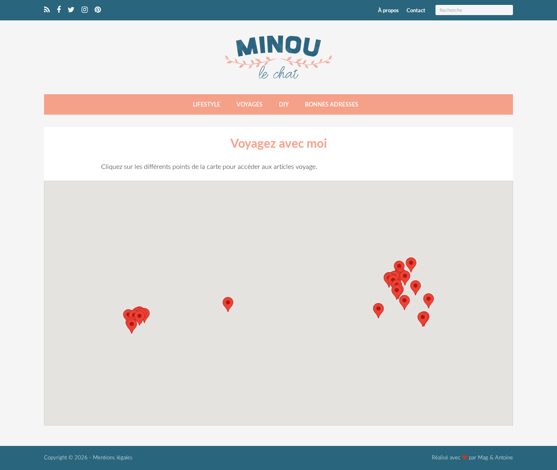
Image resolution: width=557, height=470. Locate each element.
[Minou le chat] (278, 81)
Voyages (250, 105)
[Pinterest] (98, 10)
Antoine (504, 458)
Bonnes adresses (331, 105)
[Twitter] (71, 10)
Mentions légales (113, 458)
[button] (405, 278)
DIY (284, 105)
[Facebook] (59, 10)
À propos (388, 10)
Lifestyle (206, 105)
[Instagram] (85, 10)
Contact (416, 10)
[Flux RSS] (47, 10)
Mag (483, 458)
